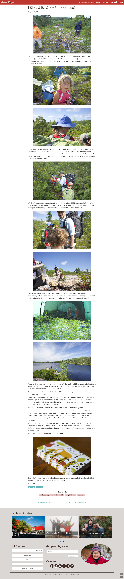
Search (38, 550)
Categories (27, 555)
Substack (114, 2)
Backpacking (44, 495)
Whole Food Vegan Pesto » (76, 502)
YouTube (105, 2)
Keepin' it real (71, 495)
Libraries (27, 564)
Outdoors (81, 495)
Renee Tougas (7, 2)
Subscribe (72, 556)
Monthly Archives (27, 568)
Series (28, 559)
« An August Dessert (46, 502)
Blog (121, 2)
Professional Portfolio (86, 2)
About (98, 2)
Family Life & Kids (57, 495)
